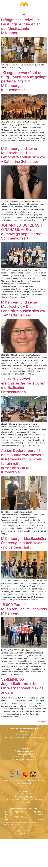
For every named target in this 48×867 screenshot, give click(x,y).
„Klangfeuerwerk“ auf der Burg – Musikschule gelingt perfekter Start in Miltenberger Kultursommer (24, 81)
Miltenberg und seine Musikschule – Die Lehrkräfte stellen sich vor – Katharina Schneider (23, 155)
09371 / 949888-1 (26, 797)
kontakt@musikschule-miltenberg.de (27, 737)
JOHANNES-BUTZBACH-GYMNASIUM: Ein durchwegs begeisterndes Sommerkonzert (23, 231)
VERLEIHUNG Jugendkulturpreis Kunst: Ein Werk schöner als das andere (22, 686)
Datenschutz (24, 831)
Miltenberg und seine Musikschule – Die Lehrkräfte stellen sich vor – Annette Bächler (23, 308)
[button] (24, 14)
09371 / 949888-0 (25, 754)
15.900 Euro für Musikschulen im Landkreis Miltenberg (24, 609)
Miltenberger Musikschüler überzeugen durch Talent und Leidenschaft (24, 542)
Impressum (24, 833)
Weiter (43, 722)
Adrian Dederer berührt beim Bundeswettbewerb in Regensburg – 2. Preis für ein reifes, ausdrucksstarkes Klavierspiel (22, 461)
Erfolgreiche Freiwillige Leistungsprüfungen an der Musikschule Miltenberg (21, 26)
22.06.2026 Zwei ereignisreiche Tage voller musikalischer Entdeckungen (23, 385)
